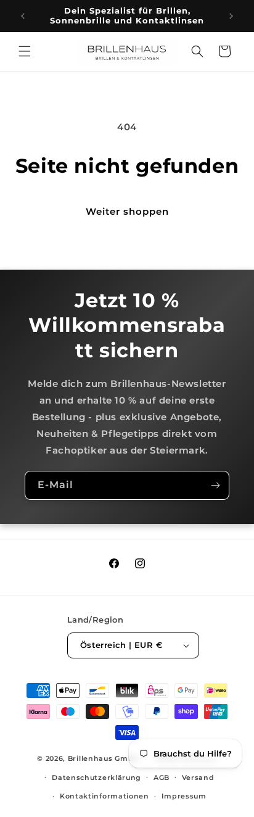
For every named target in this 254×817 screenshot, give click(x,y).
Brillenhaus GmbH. (105, 758)
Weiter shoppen (127, 211)
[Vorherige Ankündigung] (22, 16)
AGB (162, 777)
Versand (198, 777)
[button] (24, 51)
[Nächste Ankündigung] (231, 16)
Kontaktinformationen (104, 796)
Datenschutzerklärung (96, 777)
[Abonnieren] (215, 485)
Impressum (184, 796)
